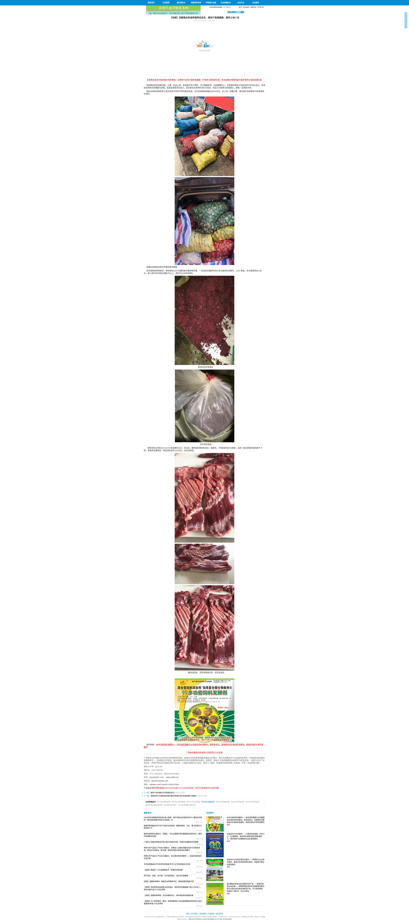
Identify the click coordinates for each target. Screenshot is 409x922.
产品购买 (211, 914)
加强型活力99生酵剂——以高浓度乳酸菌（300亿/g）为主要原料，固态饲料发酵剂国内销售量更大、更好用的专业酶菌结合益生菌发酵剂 (245, 836)
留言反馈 (219, 914)
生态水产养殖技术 (238, 802)
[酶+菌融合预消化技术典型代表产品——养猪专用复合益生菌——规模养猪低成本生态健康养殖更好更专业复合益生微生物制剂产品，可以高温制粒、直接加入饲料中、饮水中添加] (215, 894)
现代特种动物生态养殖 (154, 805)
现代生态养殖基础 (178, 802)
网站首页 (151, 3)
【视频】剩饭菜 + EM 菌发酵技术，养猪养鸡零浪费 (163, 870)
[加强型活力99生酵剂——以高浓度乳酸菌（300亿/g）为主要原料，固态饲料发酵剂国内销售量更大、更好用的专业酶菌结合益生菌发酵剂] (215, 845)
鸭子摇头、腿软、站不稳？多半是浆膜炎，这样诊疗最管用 (166, 876)
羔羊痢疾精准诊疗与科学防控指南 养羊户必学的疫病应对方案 (167, 864)
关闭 (406, 14)
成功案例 (246, 7)
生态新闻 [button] (166, 3)
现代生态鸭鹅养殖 (223, 802)
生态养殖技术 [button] (226, 3)
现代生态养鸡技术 (252, 802)
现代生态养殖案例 (164, 802)
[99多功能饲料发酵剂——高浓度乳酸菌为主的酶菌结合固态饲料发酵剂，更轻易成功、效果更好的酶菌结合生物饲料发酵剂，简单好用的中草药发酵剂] (215, 824)
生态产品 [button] (240, 3)
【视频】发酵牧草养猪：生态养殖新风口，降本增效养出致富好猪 (168, 895)
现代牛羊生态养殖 (193, 802)
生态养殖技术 (150, 802)
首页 (240, 7)
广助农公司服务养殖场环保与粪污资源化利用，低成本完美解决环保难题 (171, 842)
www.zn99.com (172, 777)
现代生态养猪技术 (208, 802)
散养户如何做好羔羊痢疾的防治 (162, 793)
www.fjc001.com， (157, 777)
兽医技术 (253, 7)
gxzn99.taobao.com (159, 781)
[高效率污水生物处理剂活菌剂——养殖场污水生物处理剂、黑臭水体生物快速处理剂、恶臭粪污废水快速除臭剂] (215, 870)
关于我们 (194, 914)
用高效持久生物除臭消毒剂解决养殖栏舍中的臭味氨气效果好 (174, 796)
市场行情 (261, 7)
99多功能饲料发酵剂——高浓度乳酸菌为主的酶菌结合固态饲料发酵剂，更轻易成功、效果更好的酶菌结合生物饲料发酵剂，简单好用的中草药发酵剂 (246, 820)
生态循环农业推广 (170, 805)
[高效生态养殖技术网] (173, 10)
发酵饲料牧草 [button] (196, 3)
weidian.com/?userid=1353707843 (164, 784)
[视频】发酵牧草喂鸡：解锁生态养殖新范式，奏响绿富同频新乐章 (169, 881)
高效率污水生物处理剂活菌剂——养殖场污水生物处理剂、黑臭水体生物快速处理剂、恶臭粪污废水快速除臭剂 (245, 862)
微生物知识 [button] (181, 3)
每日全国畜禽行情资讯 (187, 805)
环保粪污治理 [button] (211, 3)
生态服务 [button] (255, 3)
